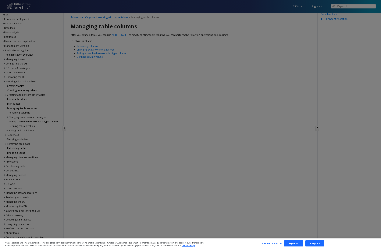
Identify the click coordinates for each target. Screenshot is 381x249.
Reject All (293, 243)
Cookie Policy (188, 245)
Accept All (315, 243)
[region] (190, 243)
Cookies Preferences (271, 243)
